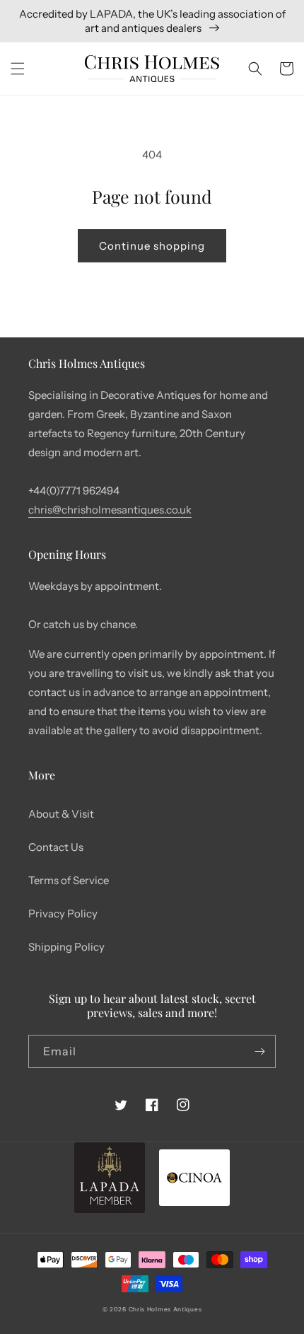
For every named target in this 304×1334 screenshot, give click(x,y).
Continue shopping (152, 246)
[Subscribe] (259, 1051)
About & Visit (61, 813)
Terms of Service (68, 880)
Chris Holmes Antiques (165, 1309)
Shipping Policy (66, 946)
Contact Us (55, 847)
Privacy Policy (63, 913)
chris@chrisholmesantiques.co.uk (110, 509)
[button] (17, 68)
